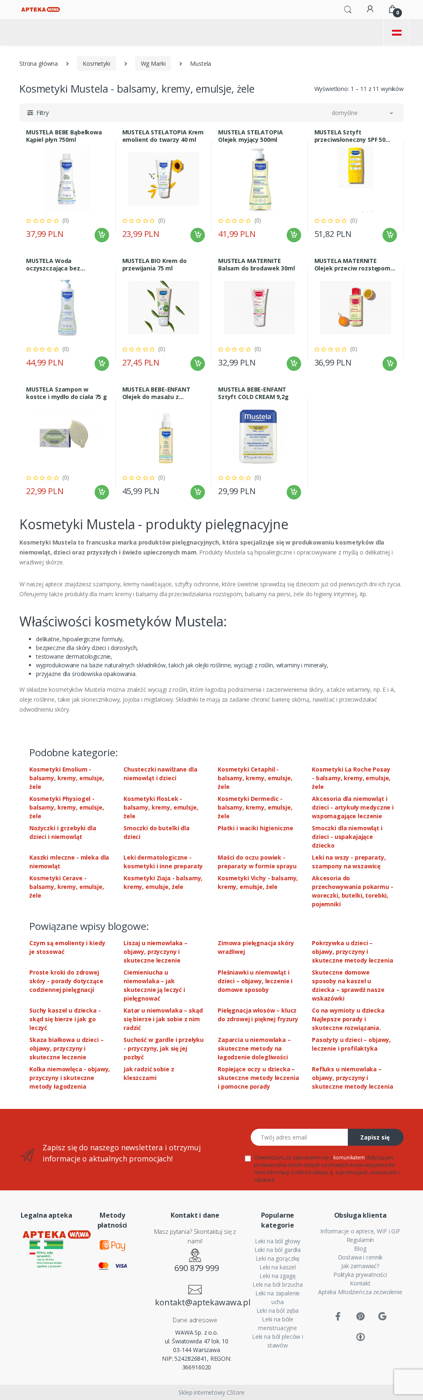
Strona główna (38, 63)
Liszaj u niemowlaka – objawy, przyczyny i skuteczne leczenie (156, 951)
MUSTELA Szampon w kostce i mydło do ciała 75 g (66, 393)
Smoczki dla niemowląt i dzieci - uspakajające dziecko (347, 836)
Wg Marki (153, 63)
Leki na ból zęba (278, 1310)
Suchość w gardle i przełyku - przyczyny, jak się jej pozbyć (164, 1048)
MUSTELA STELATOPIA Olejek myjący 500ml (250, 136)
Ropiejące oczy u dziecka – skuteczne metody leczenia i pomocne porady (258, 1077)
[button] (347, 8)
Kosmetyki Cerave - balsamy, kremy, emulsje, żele (66, 886)
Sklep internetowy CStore (211, 1392)
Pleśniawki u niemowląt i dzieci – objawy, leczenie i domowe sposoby (255, 981)
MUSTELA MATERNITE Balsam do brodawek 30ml (256, 264)
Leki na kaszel (277, 1267)
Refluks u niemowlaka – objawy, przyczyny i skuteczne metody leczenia (352, 1077)
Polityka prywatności (360, 1274)
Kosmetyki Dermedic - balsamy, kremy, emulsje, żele (255, 807)
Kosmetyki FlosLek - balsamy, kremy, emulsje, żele (161, 807)
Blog (360, 1248)
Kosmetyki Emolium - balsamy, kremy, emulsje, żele (66, 778)
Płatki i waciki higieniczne (255, 828)
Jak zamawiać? (360, 1266)
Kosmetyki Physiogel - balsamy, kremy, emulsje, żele (66, 807)
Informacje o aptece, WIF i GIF (360, 1231)
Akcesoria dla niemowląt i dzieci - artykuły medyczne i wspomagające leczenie (353, 807)
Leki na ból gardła (277, 1250)
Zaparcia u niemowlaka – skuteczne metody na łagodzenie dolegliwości (254, 1048)
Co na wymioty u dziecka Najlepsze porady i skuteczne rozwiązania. (348, 1019)
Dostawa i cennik (360, 1257)
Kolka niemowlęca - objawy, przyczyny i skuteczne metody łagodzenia (69, 1077)
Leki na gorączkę (278, 1258)
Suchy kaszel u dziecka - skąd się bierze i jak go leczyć (65, 1019)
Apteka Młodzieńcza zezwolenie (360, 1292)
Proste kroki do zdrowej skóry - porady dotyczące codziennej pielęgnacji (66, 981)
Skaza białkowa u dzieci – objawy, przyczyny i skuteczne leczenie (66, 1048)
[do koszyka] (102, 235)
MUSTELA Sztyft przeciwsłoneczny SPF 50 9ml (350, 136)
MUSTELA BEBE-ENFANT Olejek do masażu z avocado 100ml (156, 393)
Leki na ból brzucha (277, 1284)
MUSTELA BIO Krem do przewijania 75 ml (154, 264)
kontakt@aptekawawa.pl (196, 1302)
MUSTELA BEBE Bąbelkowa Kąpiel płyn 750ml (64, 136)
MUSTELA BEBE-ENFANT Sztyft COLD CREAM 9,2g (253, 393)
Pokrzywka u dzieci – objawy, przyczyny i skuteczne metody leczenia (352, 951)
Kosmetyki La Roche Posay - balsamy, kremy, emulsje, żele (351, 778)
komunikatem (348, 1157)
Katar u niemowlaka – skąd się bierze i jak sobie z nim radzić (163, 1019)
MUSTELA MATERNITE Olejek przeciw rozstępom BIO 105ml (352, 264)
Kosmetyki (96, 63)
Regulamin (360, 1240)
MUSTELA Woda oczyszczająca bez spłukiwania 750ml (53, 264)
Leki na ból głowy (278, 1241)
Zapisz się (375, 1137)
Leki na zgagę (277, 1276)
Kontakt (360, 1283)
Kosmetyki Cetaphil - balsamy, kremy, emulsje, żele (255, 778)
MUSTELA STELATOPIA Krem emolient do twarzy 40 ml (163, 136)
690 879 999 (196, 1267)
